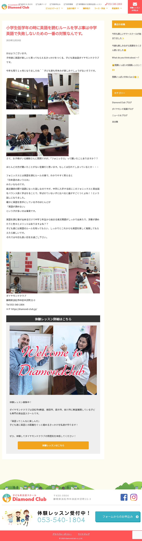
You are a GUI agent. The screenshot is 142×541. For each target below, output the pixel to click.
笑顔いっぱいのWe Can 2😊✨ (125, 76)
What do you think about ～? (125, 57)
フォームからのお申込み (117, 516)
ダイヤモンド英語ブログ (122, 108)
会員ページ (42, 4)
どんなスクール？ (53, 8)
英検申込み (56, 4)
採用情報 (69, 4)
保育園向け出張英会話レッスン (90, 4)
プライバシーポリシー (62, 534)
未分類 (115, 121)
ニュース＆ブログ (119, 115)
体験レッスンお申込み (135, 8)
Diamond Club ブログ (122, 102)
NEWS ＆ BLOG (26, 4)
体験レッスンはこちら (53, 445)
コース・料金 (99, 8)
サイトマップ (84, 534)
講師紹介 (86, 8)
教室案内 (115, 8)
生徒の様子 (71, 8)
